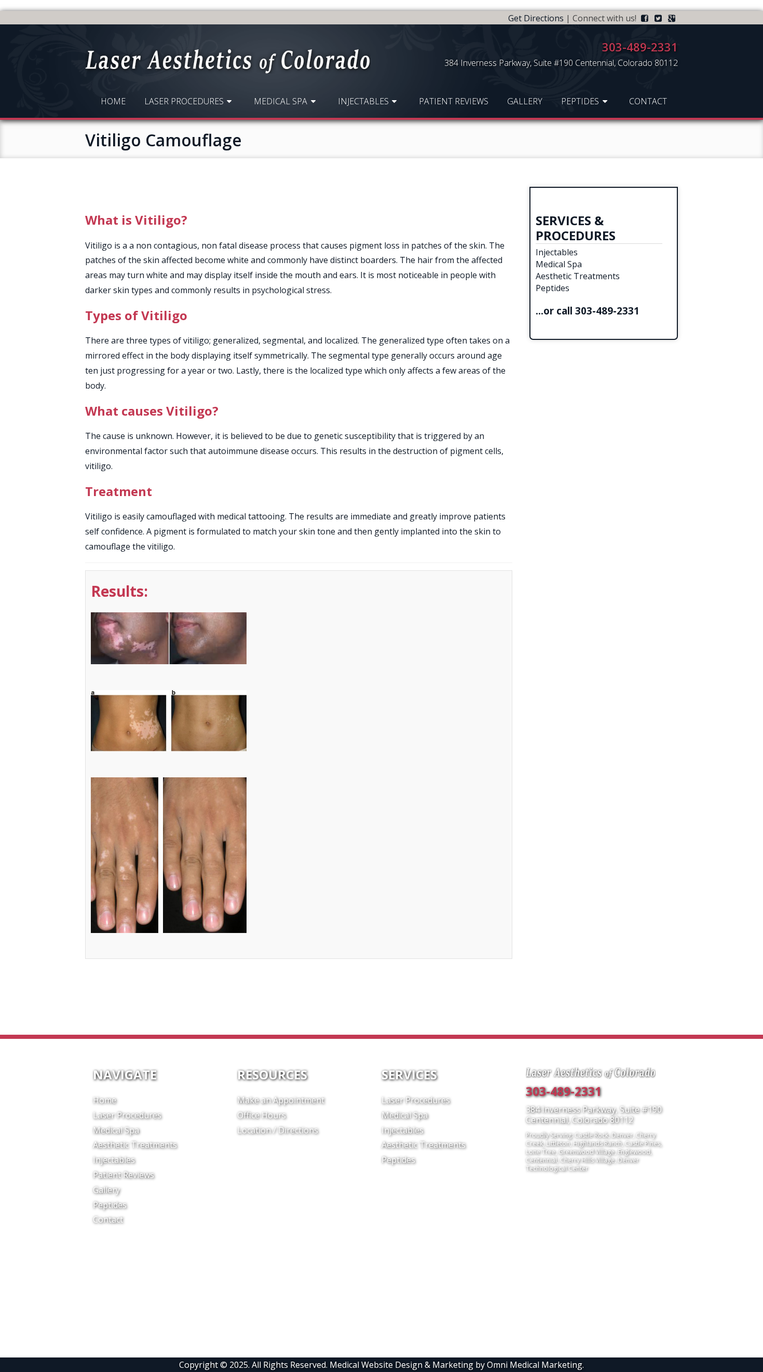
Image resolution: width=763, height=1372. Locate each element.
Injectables (363, 101)
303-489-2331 (607, 310)
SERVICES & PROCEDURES (576, 228)
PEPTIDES (580, 101)
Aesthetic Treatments (578, 276)
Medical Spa (280, 101)
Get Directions (536, 18)
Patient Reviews (453, 101)
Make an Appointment (280, 1100)
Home (113, 101)
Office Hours (261, 1115)
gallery (524, 101)
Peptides (552, 288)
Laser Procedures (184, 101)
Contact (648, 101)
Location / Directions (277, 1130)
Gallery (106, 1190)
